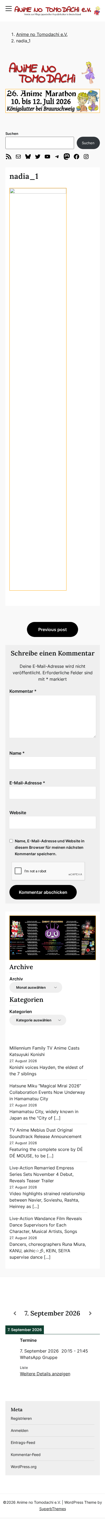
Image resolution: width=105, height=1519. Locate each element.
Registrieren (21, 1418)
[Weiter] (90, 1313)
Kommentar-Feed (26, 1454)
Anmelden (19, 1430)
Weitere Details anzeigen (45, 1373)
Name (17, 753)
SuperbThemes (52, 1508)
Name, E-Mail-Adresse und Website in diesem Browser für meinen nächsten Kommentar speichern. (50, 847)
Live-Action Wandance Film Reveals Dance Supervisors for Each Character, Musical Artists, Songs (45, 1225)
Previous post (52, 629)
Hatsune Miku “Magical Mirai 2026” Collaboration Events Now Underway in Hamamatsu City (47, 1092)
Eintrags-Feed (23, 1442)
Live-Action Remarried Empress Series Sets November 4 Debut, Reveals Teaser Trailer (41, 1174)
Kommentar (23, 691)
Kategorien (20, 1011)
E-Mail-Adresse (27, 783)
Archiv (16, 978)
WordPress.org (24, 1466)
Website (17, 812)
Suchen (11, 133)
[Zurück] (14, 1313)
